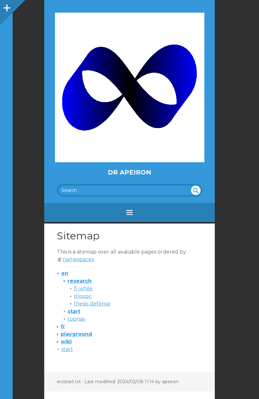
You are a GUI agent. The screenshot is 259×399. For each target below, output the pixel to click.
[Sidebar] (6, 6)
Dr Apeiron (129, 172)
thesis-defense (92, 304)
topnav (77, 319)
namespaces (78, 259)
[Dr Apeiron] (129, 87)
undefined (196, 190)
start (74, 311)
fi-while (83, 288)
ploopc (83, 296)
